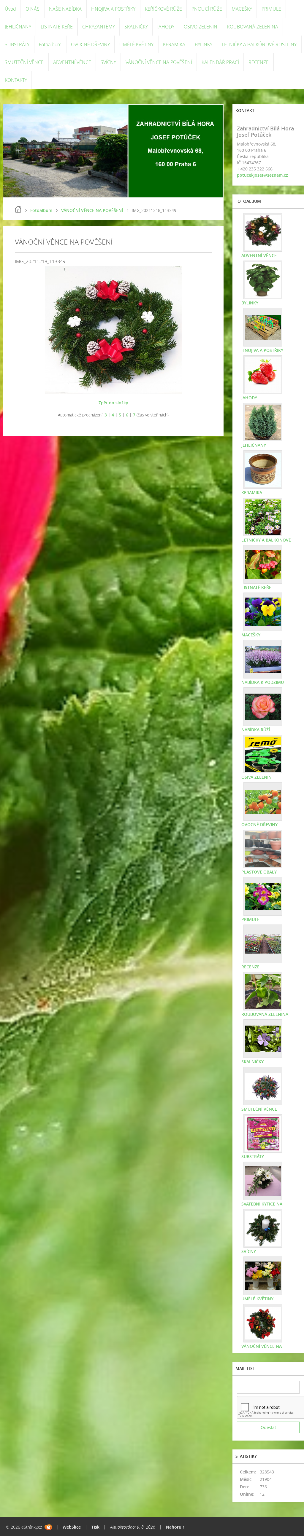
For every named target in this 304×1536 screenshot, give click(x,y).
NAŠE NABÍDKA (65, 9)
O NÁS (32, 9)
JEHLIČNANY (18, 26)
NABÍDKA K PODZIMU (262, 682)
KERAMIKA (174, 44)
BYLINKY (203, 44)
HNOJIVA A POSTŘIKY (113, 9)
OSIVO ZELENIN (200, 26)
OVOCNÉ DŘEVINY (90, 44)
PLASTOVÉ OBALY (259, 872)
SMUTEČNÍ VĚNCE (24, 62)
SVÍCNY (108, 62)
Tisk (95, 1527)
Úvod (10, 9)
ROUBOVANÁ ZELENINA (252, 26)
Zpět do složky (113, 402)
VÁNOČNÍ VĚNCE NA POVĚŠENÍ (159, 62)
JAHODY (165, 26)
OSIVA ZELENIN (256, 777)
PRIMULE (271, 9)
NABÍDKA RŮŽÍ (255, 729)
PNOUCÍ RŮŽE (206, 9)
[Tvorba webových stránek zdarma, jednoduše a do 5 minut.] (48, 1527)
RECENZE (258, 62)
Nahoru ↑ (175, 1527)
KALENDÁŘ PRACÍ (220, 62)
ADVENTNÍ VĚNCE (72, 62)
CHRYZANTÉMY (98, 26)
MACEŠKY (242, 9)
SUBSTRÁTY (17, 44)
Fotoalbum (50, 44)
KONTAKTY (16, 80)
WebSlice (72, 1527)
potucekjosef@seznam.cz (262, 175)
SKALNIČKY (136, 26)
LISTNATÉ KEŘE (57, 26)
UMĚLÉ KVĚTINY (136, 44)
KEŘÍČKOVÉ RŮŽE (163, 9)
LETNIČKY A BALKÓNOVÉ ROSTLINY (259, 44)
